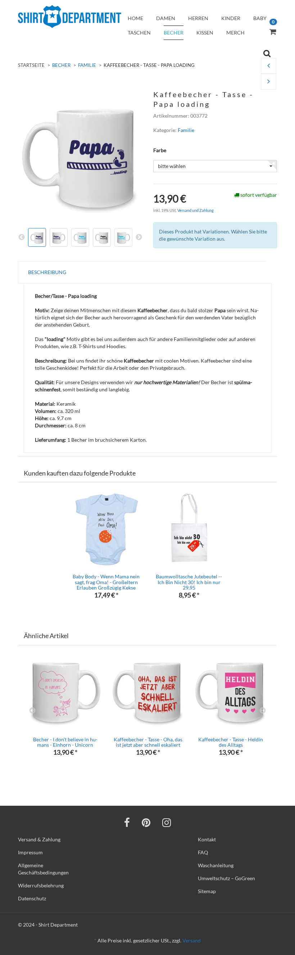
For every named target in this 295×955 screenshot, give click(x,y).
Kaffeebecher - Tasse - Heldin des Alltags (230, 742)
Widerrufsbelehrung (41, 885)
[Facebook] (127, 822)
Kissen (204, 32)
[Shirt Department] (70, 16)
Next (262, 710)
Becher (173, 32)
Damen (165, 18)
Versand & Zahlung (39, 839)
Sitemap (207, 891)
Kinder (230, 18)
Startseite (31, 65)
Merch (235, 32)
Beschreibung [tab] (47, 272)
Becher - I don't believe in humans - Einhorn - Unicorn (65, 742)
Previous (32, 710)
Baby (260, 18)
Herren (198, 18)
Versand (191, 940)
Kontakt (207, 839)
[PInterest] (146, 822)
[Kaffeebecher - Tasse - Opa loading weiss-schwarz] (268, 66)
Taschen (139, 32)
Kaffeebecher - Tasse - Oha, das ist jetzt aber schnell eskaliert (148, 742)
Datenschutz (32, 898)
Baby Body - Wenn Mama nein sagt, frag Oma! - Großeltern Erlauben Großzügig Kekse (106, 582)
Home (135, 18)
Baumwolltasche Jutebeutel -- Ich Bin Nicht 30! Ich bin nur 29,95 (189, 582)
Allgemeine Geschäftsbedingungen (43, 869)
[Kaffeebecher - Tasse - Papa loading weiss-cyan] (268, 81)
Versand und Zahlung (195, 210)
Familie (87, 65)
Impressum (30, 852)
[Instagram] (166, 822)
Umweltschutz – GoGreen (226, 878)
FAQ (203, 852)
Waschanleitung (215, 865)
